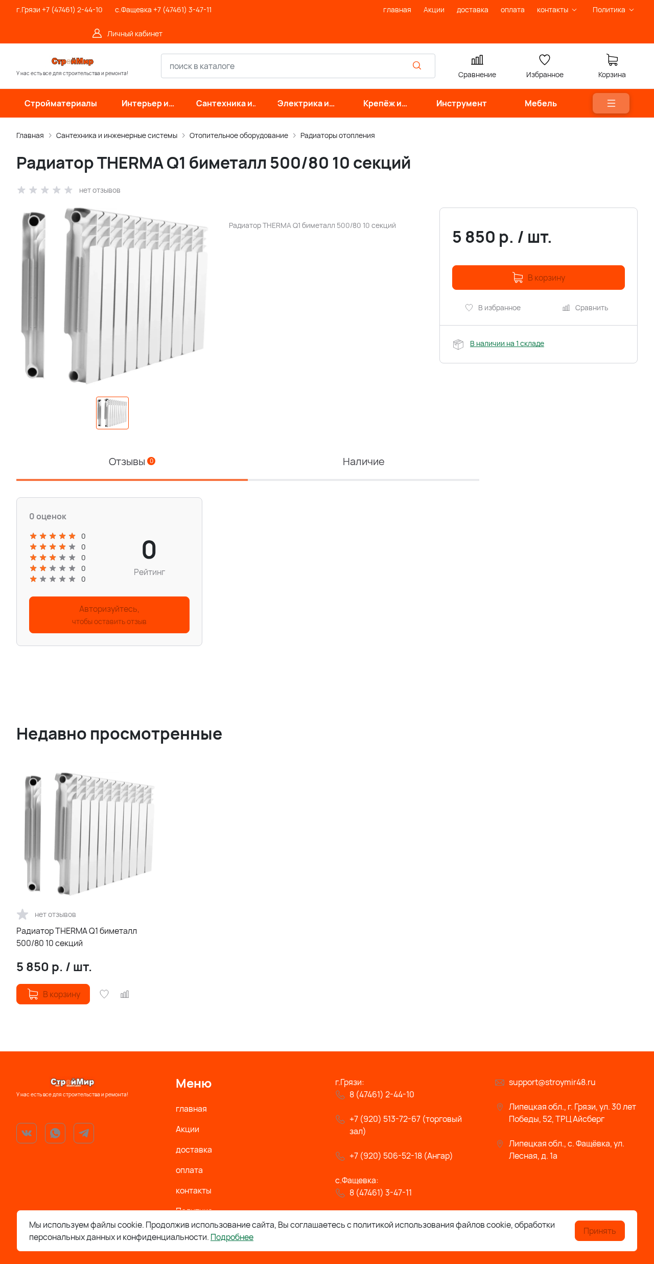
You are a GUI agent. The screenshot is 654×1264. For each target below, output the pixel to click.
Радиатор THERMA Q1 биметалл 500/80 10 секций (76, 937)
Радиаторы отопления (337, 135)
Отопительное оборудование (239, 135)
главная (191, 1108)
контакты (194, 1190)
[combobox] (298, 66)
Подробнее (232, 1237)
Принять (599, 1230)
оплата (189, 1170)
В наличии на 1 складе (507, 343)
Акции (187, 1129)
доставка (194, 1149)
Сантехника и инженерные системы (116, 135)
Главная (30, 135)
